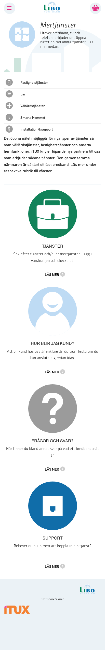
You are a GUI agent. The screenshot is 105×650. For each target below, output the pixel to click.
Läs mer (52, 274)
